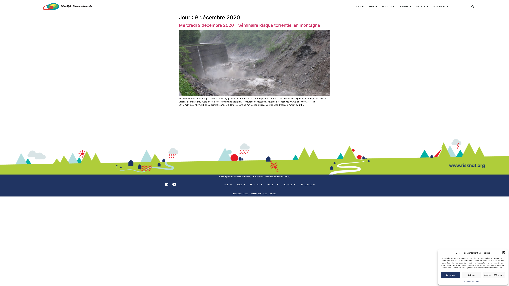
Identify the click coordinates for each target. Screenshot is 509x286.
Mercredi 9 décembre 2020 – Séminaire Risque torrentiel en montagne (249, 25)
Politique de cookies (471, 281)
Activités (387, 6)
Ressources (439, 6)
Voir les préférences (494, 275)
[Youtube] (174, 184)
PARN (358, 6)
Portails (420, 6)
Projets (404, 6)
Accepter (450, 275)
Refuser (471, 275)
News (371, 6)
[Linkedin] (167, 184)
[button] (503, 253)
